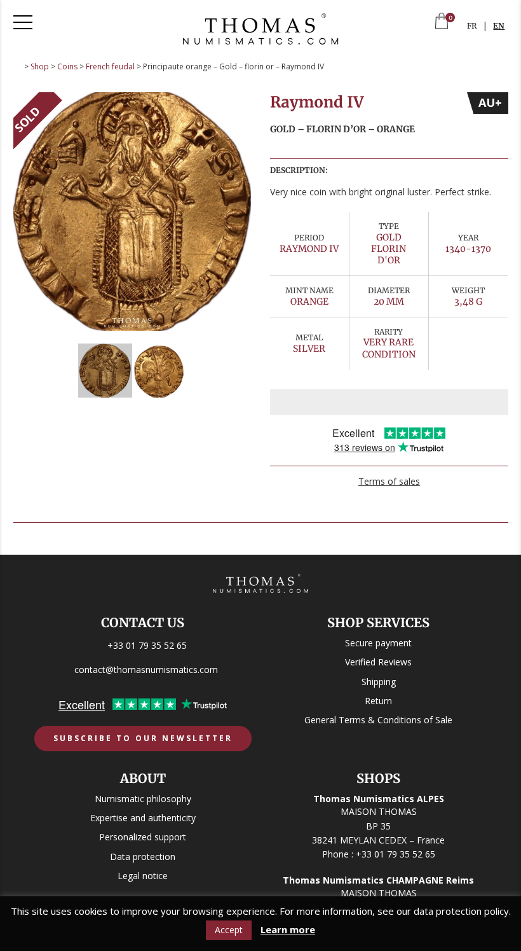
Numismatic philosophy (143, 799)
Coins (67, 66)
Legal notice (143, 876)
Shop (39, 66)
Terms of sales (389, 481)
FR (472, 26)
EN (498, 26)
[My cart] (441, 22)
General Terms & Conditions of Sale (378, 720)
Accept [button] (229, 930)
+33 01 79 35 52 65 (147, 645)
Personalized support (142, 837)
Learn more (287, 930)
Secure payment (378, 643)
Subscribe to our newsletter (143, 738)
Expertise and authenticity (143, 818)
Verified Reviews (378, 662)
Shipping (379, 682)
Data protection (142, 856)
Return (378, 701)
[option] (132, 211)
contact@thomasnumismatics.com (146, 669)
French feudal (110, 66)
